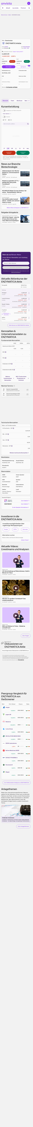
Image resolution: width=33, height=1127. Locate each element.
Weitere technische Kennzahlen (19, 453)
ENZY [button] (25, 48)
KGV (3, 76)
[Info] (4, 120)
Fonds (6, 529)
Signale (24, 66)
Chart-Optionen (6, 113)
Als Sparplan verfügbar (11, 87)
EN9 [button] (28, 48)
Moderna (8, 722)
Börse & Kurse (4, 15)
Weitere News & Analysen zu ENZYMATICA (17, 207)
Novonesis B (9, 765)
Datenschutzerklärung (15, 272)
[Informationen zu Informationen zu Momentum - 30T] (11, 446)
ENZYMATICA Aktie (16, 15)
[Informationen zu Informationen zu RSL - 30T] (8, 434)
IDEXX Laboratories (11, 743)
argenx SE (8, 714)
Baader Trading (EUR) (17, 51)
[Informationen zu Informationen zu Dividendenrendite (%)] (14, 369)
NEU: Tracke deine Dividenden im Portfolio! (21, 378)
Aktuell (8, 8)
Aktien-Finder (24, 540)
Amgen (8, 707)
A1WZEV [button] (6, 46)
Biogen (8, 772)
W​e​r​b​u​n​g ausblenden (21, 26)
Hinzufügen (9, 66)
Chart (12, 100)
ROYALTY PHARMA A (11, 757)
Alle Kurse (19, 100)
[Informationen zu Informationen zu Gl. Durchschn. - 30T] (13, 428)
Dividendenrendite (23, 70)
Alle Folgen (25, 636)
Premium (23, 8)
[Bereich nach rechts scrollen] (29, 100)
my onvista (15, 8)
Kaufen (27, 61)
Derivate (25, 529)
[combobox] (16, 124)
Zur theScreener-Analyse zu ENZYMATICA (16, 782)
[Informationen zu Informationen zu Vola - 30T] (8, 440)
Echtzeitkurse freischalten (6, 314)
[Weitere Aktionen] (29, 293)
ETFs (15, 529)
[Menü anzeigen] (2, 8)
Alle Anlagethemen (23, 826)
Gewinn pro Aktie (22, 76)
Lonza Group (9, 729)
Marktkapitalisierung (6, 70)
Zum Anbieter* (24, 500)
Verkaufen (12, 61)
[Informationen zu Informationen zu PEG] (5, 358)
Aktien (9, 15)
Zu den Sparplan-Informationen (20, 507)
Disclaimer (21, 660)
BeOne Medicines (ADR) (12, 750)
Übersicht (5, 100)
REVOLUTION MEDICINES (13, 736)
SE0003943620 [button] (26, 46)
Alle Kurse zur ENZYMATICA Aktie (19, 325)
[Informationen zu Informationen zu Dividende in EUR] (11, 364)
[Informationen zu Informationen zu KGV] (5, 352)
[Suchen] (27, 123)
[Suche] (29, 8)
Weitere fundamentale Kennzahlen (8, 378)
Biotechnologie (9, 40)
